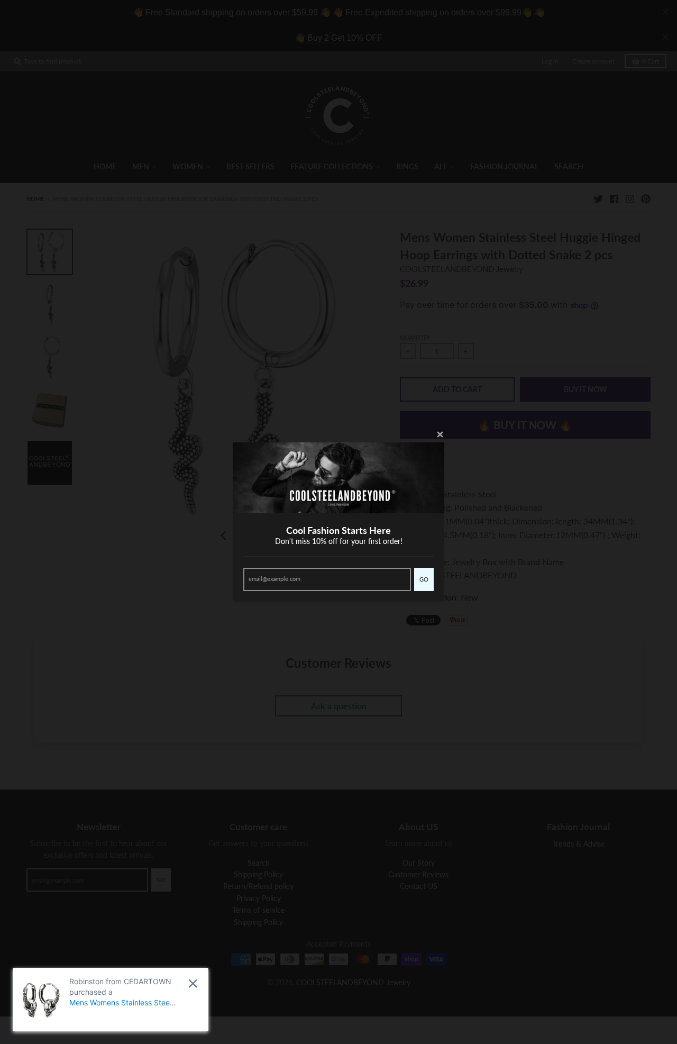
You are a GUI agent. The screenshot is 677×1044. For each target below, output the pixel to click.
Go (423, 579)
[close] (193, 983)
